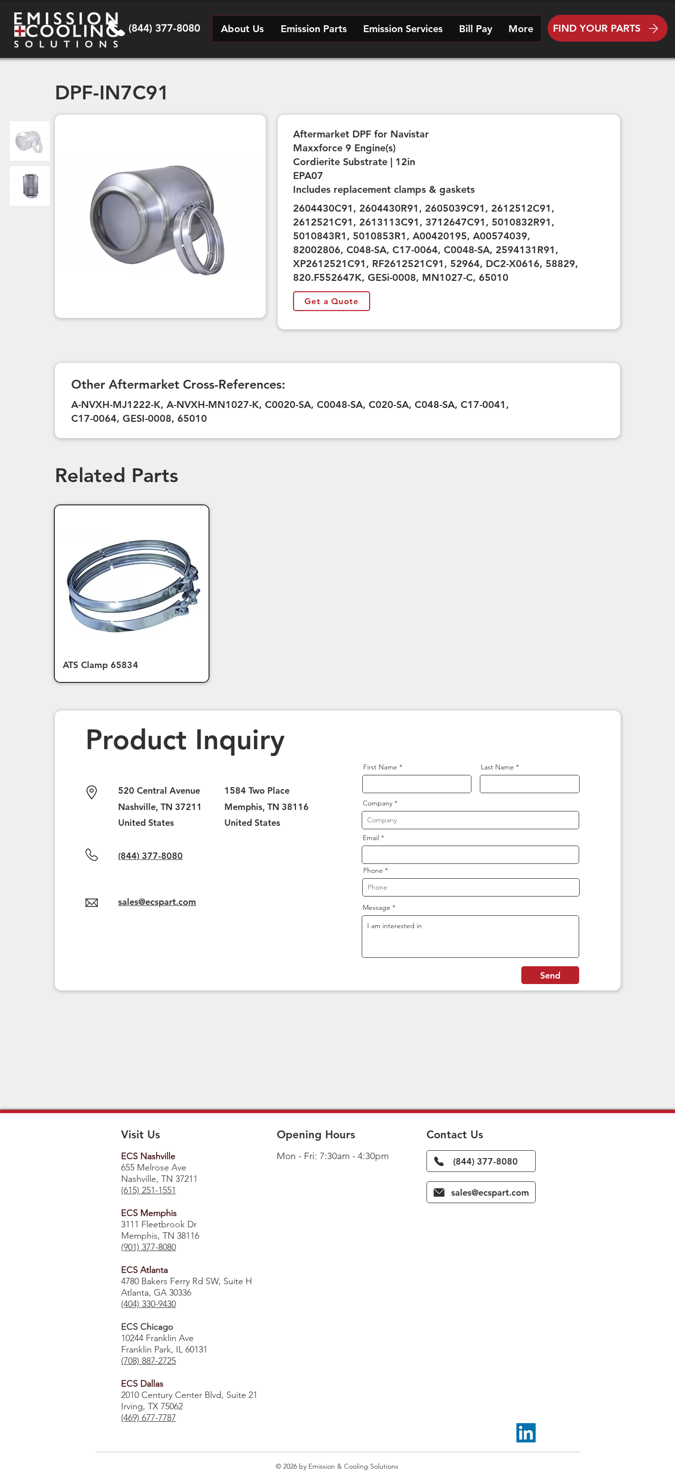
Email (371, 837)
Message (376, 907)
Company (377, 803)
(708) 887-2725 (148, 1360)
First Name (380, 767)
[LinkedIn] (526, 1432)
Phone (373, 870)
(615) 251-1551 (148, 1190)
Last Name (497, 767)
